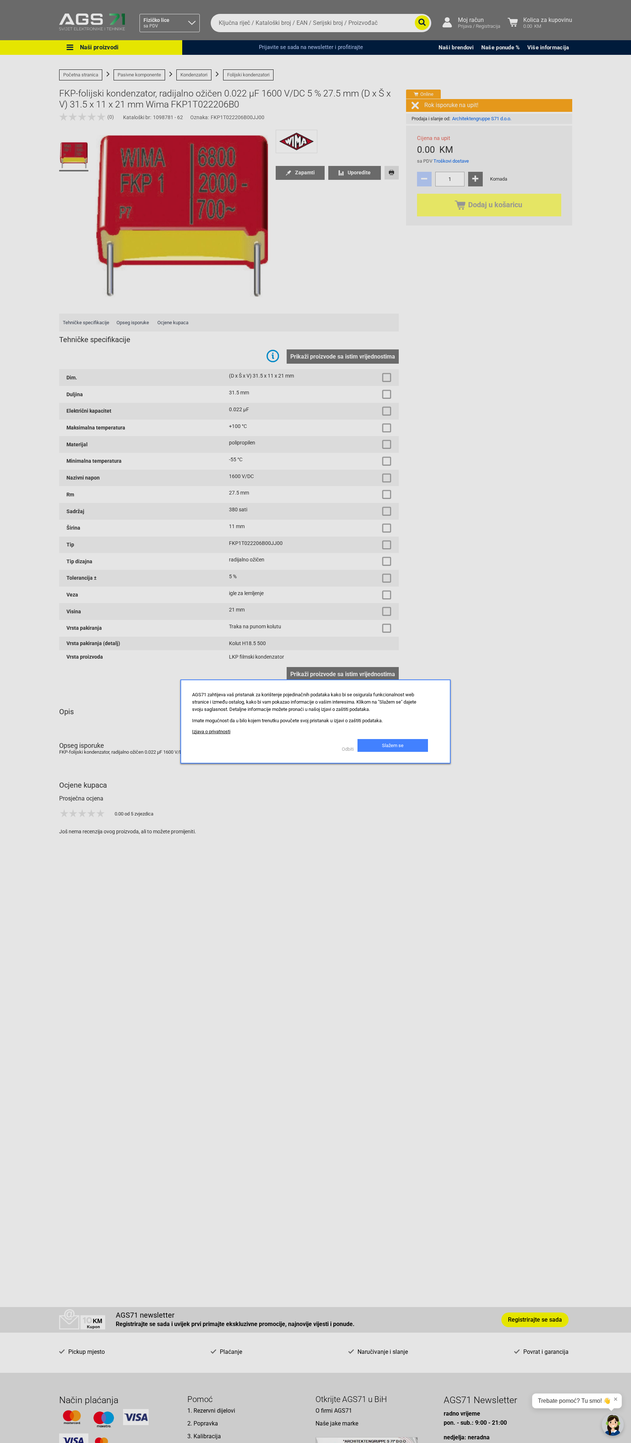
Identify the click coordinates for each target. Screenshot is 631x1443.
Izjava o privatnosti (211, 731)
